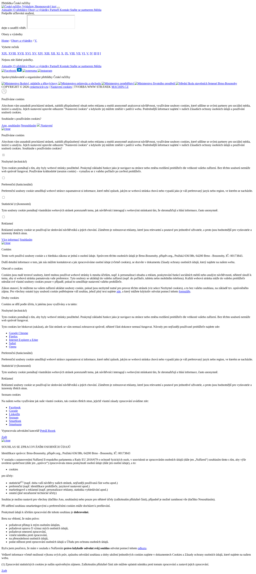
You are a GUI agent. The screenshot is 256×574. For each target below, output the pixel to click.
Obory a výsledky (39, 9)
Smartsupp (15, 424)
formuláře (184, 291)
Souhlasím (26, 239)
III (95, 53)
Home (5, 40)
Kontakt (65, 9)
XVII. (20, 53)
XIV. (40, 53)
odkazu (142, 548)
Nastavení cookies (61, 86)
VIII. (72, 53)
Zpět (4, 437)
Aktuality (7, 9)
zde (119, 291)
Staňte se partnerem (82, 9)
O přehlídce (20, 9)
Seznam (13, 417)
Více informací (10, 239)
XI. (58, 53)
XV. (34, 53)
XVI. (28, 53)
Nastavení (46, 125)
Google (13, 410)
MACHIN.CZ (120, 86)
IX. (67, 53)
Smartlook (15, 421)
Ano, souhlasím (10, 125)
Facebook (15, 407)
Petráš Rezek (47, 430)
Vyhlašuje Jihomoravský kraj (39, 6)
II (98, 53)
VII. (78, 53)
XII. (53, 53)
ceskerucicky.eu (39, 86)
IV (91, 53)
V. (35, 40)
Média (97, 9)
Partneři (55, 9)
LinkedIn (14, 414)
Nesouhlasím (28, 125)
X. (62, 53)
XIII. (47, 53)
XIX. (4, 53)
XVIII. (12, 53)
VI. (84, 53)
